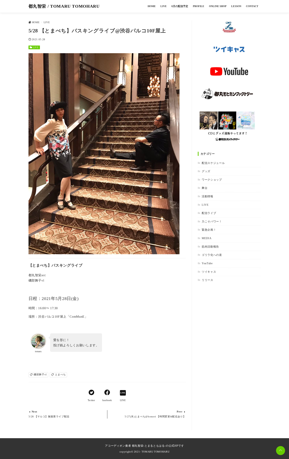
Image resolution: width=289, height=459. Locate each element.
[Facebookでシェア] (107, 393)
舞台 (204, 187)
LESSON (236, 6)
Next (34, 411)
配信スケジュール (213, 163)
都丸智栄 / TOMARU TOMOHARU (64, 6)
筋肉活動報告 (210, 246)
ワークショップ (212, 179)
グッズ (206, 171)
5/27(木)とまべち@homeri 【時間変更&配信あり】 (155, 416)
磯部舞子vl (40, 374)
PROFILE (198, 6)
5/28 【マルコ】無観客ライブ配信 (49, 416)
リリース (207, 280)
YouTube (207, 263)
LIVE (163, 6)
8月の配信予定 (179, 6)
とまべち (60, 374)
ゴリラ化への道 (212, 254)
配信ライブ (209, 213)
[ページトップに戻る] (280, 450)
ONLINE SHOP (217, 6)
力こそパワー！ (212, 221)
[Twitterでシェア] (91, 393)
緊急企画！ (209, 229)
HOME (152, 6)
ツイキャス (209, 271)
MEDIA (206, 238)
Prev (180, 411)
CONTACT (252, 6)
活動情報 (207, 196)
